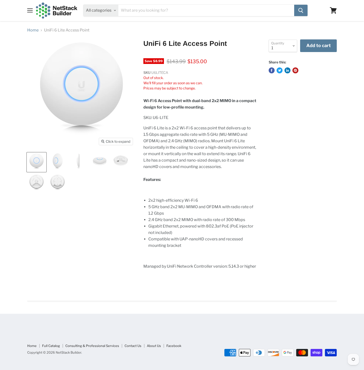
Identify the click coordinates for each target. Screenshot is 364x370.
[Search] (301, 10)
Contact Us (133, 346)
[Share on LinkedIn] (287, 70)
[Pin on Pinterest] (295, 70)
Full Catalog (51, 346)
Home (33, 30)
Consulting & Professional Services (92, 346)
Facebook (173, 346)
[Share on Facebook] (272, 70)
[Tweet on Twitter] (280, 70)
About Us (154, 346)
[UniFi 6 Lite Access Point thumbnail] (36, 162)
